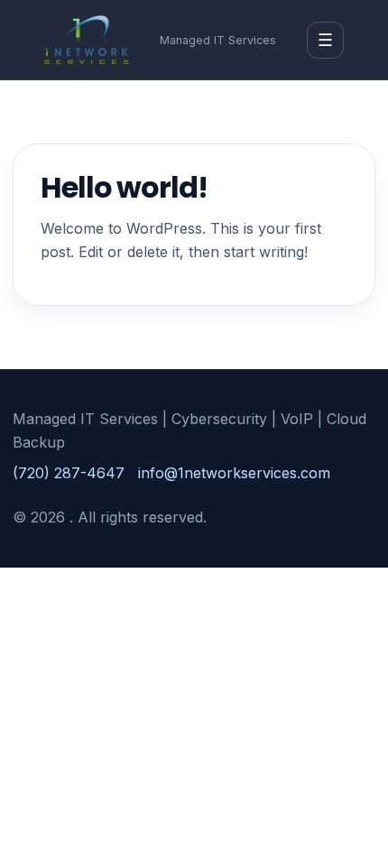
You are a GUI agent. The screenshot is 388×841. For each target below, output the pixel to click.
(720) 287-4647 (69, 473)
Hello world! (124, 187)
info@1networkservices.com (234, 473)
